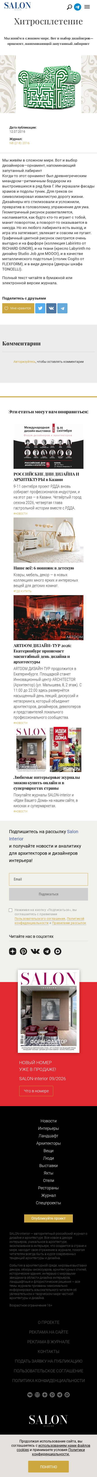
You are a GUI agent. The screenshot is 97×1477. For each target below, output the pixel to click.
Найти (69, 7)
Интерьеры (48, 1128)
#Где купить (22, 591)
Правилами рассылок (69, 923)
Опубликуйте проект (48, 1218)
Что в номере (36, 1091)
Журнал (48, 1195)
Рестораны (48, 1188)
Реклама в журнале (48, 1341)
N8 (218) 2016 (19, 143)
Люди (48, 1158)
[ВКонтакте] (51, 308)
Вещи (48, 1150)
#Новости (21, 513)
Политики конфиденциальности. (58, 1452)
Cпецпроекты (48, 1202)
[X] (40, 308)
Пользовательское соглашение (48, 1370)
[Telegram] (62, 308)
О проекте (48, 1322)
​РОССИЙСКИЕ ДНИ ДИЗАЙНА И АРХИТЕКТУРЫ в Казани (46, 476)
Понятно (48, 1467)
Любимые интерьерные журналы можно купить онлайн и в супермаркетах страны (47, 782)
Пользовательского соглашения (40, 918)
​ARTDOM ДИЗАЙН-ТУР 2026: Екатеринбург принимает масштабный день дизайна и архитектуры (42, 653)
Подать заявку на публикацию (48, 1361)
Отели (48, 1180)
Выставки (48, 1165)
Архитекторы (48, 1143)
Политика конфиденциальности (48, 1380)
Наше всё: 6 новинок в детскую (44, 568)
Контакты (48, 1351)
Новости (49, 1121)
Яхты (48, 1173)
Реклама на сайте (48, 1332)
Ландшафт (48, 1135)
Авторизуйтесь (25, 361)
